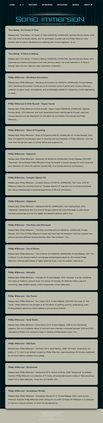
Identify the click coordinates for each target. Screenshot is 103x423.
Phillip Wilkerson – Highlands (22, 201)
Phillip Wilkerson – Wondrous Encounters (28, 77)
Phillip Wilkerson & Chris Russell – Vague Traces (31, 104)
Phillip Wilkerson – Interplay (21, 272)
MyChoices (62, 5)
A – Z (22, 5)
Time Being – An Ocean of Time (23, 30)
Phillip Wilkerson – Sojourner (22, 154)
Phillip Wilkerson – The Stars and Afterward (29, 225)
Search (75, 5)
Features (33, 5)
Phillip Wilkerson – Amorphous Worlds (26, 391)
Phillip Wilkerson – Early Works (23, 320)
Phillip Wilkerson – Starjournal (22, 367)
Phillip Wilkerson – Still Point (22, 343)
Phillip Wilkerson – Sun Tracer (22, 296)
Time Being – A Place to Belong (23, 54)
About (87, 5)
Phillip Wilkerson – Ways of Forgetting (26, 130)
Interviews (47, 5)
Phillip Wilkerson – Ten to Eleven (23, 249)
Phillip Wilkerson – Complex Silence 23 (27, 177)
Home (12, 5)
